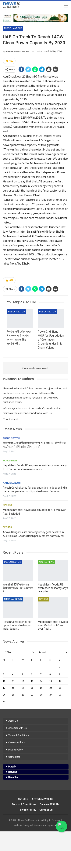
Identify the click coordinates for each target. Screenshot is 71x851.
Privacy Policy (15, 749)
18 (13, 688)
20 (32, 688)
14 (41, 681)
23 (60, 688)
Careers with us (16, 742)
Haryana (12, 772)
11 (13, 681)
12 (23, 681)
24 (4, 694)
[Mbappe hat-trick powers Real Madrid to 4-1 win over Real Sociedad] (53, 607)
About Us (13, 720)
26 (23, 694)
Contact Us (14, 757)
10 (4, 681)
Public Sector (16, 311)
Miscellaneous (13, 28)
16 (60, 681)
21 (41, 688)
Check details (11, 419)
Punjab (12, 766)
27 (32, 694)
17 (4, 688)
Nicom (54, 825)
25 (13, 694)
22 (50, 688)
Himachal (13, 777)
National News (12, 483)
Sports (7, 505)
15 (50, 681)
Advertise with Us (17, 728)
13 (32, 681)
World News (10, 460)
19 (23, 688)
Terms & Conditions (18, 735)
